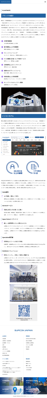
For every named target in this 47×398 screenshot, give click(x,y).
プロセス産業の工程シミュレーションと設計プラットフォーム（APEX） (11, 368)
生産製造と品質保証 (30, 342)
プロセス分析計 (29, 367)
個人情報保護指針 (5, 355)
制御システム (28, 363)
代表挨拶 (4, 338)
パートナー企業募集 (6, 351)
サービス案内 (5, 358)
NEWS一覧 (4, 353)
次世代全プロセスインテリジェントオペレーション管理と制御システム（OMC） (11, 372)
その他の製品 (28, 369)
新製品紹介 (28, 361)
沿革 (3, 344)
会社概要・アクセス (6, 342)
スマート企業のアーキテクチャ (8, 361)
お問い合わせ (5, 349)
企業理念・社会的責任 (6, 340)
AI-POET (4, 365)
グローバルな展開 (29, 344)
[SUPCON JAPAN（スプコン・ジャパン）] (5, 2)
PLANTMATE (5, 374)
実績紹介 (27, 349)
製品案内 (28, 358)
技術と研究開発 (29, 340)
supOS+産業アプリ (6, 363)
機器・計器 (28, 365)
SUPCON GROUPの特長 (30, 338)
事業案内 (28, 336)
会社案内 (4, 336)
